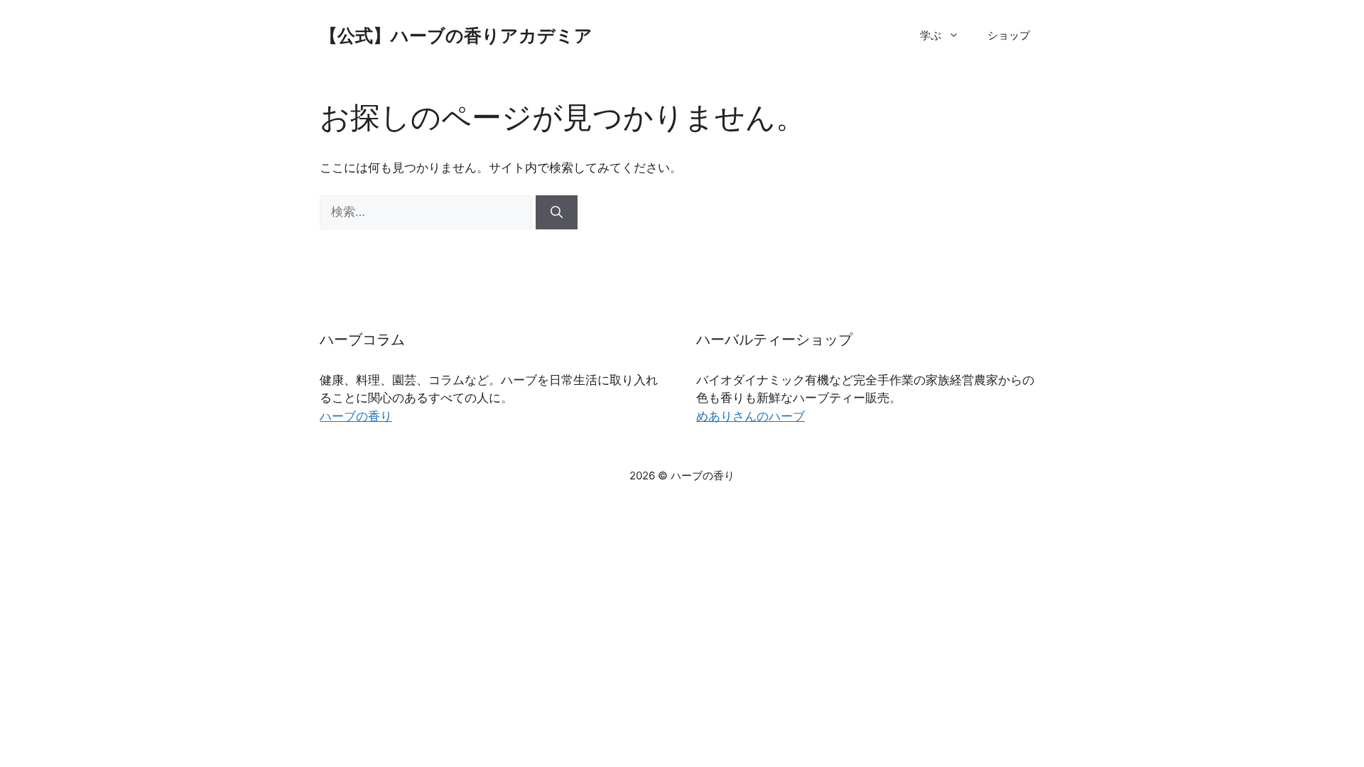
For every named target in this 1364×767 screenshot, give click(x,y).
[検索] (557, 212)
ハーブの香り (356, 416)
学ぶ (930, 35)
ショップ (1008, 35)
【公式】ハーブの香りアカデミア (456, 35)
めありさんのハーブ (750, 416)
